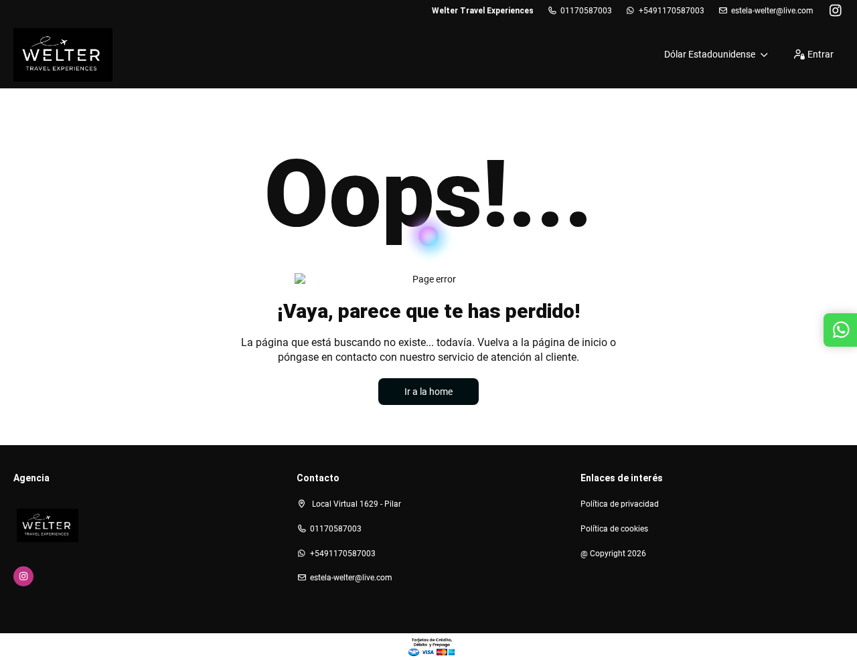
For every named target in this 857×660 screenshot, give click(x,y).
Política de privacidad (619, 504)
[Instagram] (835, 11)
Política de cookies (614, 528)
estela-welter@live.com (772, 10)
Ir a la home (428, 391)
